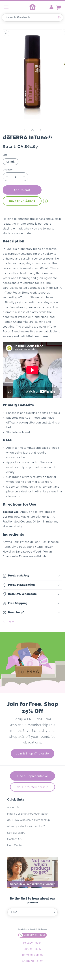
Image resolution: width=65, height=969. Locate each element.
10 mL (10, 161)
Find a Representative (32, 776)
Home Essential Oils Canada (35, 929)
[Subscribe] (54, 912)
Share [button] (10, 622)
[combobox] (32, 17)
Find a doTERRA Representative (27, 813)
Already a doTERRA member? (26, 826)
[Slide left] (25, 130)
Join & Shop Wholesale (32, 753)
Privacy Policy (32, 942)
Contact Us (14, 839)
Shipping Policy (32, 960)
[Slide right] (40, 130)
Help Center (15, 845)
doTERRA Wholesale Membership (28, 820)
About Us (13, 807)
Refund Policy (32, 948)
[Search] (59, 17)
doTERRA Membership (32, 787)
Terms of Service (32, 954)
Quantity (7, 169)
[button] (32, 575)
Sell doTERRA (16, 832)
